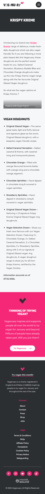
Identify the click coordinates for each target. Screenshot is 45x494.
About (22, 406)
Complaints (23, 446)
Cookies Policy (22, 450)
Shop (22, 417)
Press (22, 413)
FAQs (22, 439)
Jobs (22, 421)
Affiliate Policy (22, 443)
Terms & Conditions (22, 435)
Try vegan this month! (22, 374)
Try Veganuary (20, 348)
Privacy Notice (22, 454)
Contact (22, 409)
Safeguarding (22, 458)
